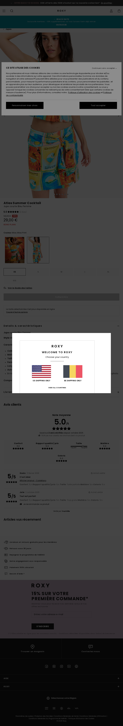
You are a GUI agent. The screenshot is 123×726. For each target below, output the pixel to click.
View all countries (57, 387)
